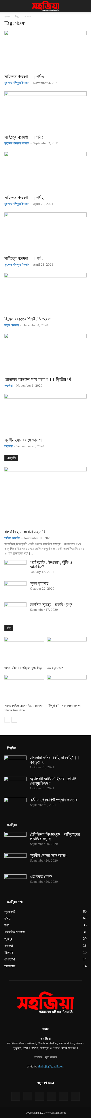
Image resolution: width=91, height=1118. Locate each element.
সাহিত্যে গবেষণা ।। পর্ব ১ (24, 258)
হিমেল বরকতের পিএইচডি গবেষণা (28, 319)
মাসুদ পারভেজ (11, 325)
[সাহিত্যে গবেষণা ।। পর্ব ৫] (45, 111)
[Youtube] (75, 1096)
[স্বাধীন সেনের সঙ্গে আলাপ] (45, 414)
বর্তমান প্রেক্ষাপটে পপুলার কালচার (53, 800)
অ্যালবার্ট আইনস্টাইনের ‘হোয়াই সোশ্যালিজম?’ (53, 781)
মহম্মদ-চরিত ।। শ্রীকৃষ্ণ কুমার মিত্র (23, 668)
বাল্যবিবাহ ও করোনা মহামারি (24, 532)
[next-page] (14, 720)
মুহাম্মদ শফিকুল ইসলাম (16, 83)
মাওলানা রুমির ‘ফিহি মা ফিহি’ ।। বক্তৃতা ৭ (55, 760)
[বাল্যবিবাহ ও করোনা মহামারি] (45, 496)
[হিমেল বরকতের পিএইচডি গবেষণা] (45, 293)
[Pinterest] (51, 1096)
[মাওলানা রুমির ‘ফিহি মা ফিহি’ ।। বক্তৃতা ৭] (15, 763)
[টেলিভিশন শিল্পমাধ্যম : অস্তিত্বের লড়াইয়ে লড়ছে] (15, 840)
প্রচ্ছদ (7, 16)
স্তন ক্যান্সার (39, 583)
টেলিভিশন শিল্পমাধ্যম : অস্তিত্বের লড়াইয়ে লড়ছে (55, 836)
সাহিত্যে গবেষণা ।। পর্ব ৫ (24, 137)
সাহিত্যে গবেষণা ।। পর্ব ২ (24, 197)
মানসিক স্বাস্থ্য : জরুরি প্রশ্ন (51, 604)
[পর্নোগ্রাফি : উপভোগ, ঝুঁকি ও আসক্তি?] (15, 568)
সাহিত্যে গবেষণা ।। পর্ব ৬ (24, 76)
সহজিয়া (8, 385)
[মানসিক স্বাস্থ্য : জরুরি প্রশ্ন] (15, 610)
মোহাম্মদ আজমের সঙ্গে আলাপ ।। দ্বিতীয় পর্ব (37, 379)
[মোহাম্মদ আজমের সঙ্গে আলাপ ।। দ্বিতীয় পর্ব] (45, 354)
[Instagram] (27, 1096)
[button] (7, 6)
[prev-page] (7, 720)
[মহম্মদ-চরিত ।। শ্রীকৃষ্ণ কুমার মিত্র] (24, 650)
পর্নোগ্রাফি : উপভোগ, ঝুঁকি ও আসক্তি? (51, 564)
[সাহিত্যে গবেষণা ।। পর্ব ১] (45, 232)
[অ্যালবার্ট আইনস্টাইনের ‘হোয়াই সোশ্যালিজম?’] (15, 784)
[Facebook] (15, 1096)
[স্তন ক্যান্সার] (15, 589)
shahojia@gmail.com (51, 1066)
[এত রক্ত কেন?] (67, 650)
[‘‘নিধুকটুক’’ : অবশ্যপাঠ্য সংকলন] (67, 688)
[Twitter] (63, 1096)
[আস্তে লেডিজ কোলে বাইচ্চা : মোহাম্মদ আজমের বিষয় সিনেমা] (24, 688)
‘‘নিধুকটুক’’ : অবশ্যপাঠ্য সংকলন (63, 705)
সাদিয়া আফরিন (12, 538)
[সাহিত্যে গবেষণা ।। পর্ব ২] (45, 172)
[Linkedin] (39, 1096)
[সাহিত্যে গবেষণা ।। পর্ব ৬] (45, 51)
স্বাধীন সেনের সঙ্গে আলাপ (23, 440)
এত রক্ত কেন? (55, 668)
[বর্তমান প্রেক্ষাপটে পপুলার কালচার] (15, 805)
